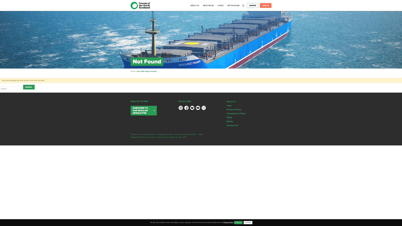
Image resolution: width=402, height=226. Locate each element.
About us (231, 101)
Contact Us (232, 125)
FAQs (229, 117)
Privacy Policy (234, 109)
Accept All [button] (238, 222)
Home (133, 71)
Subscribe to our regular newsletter (140, 110)
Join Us (265, 5)
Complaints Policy (236, 113)
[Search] (243, 5)
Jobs (229, 105)
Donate (252, 5)
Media (230, 121)
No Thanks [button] (248, 222)
